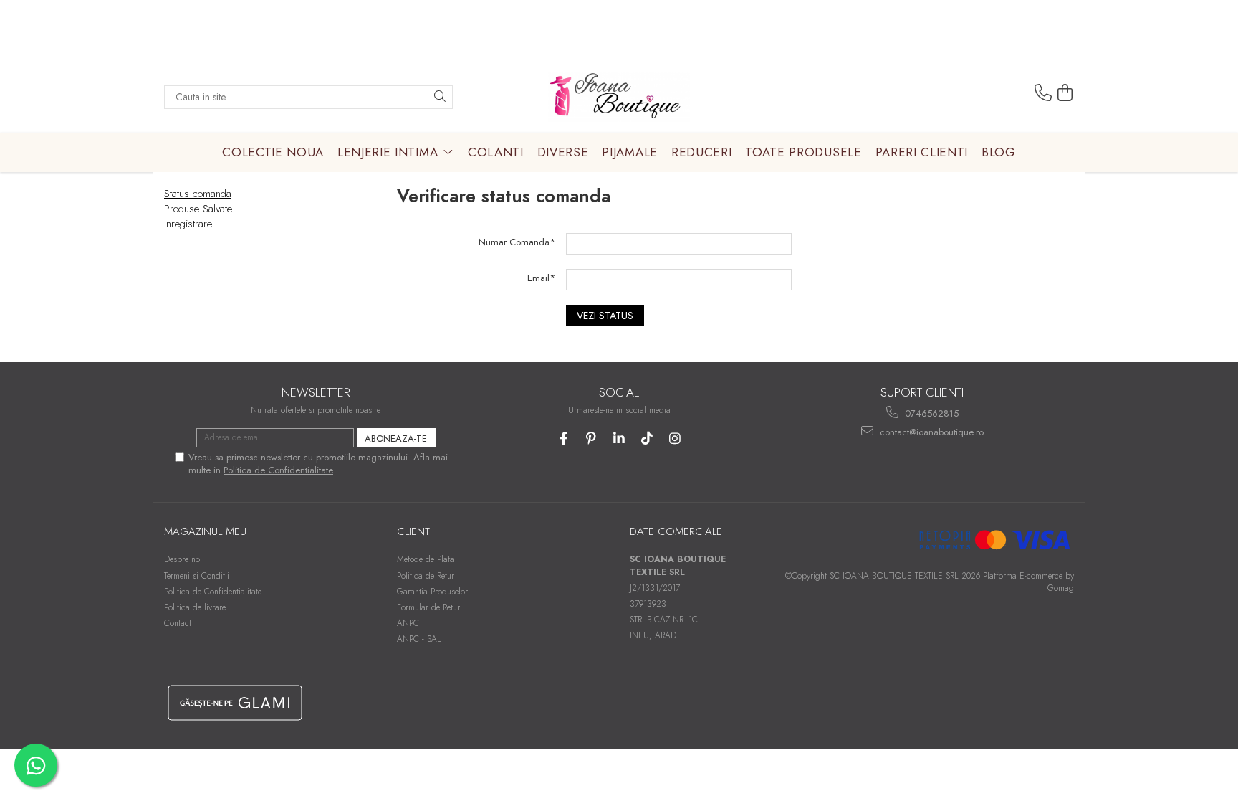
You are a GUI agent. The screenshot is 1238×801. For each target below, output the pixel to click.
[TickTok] (647, 438)
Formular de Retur (428, 607)
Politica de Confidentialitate (278, 470)
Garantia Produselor (432, 591)
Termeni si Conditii (196, 575)
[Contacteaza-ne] (1043, 93)
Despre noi (183, 559)
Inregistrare (188, 224)
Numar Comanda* (517, 242)
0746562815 (930, 413)
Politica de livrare (195, 607)
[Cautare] (440, 97)
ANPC (408, 623)
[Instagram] (675, 438)
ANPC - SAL (419, 638)
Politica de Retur (425, 575)
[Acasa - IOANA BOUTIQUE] (619, 97)
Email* (541, 278)
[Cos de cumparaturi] (1065, 93)
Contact (177, 623)
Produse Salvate (198, 209)
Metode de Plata (425, 559)
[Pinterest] (591, 438)
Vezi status (605, 315)
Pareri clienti (922, 152)
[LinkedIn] (619, 438)
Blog (999, 152)
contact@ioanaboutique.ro (930, 432)
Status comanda (197, 194)
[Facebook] (563, 438)
